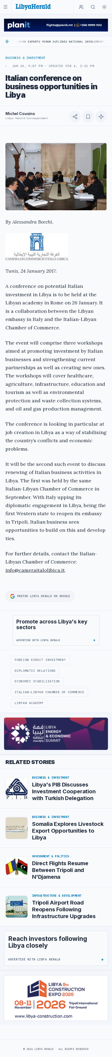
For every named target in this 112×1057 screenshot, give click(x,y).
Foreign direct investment (40, 660)
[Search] (93, 7)
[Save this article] (88, 116)
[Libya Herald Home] (33, 7)
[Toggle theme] (104, 7)
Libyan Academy (29, 703)
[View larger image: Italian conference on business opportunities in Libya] (56, 176)
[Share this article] (75, 116)
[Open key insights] (101, 116)
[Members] (81, 7)
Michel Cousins (20, 113)
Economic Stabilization (37, 681)
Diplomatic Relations (35, 671)
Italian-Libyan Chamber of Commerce (50, 692)
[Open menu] (5, 7)
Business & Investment (25, 58)
